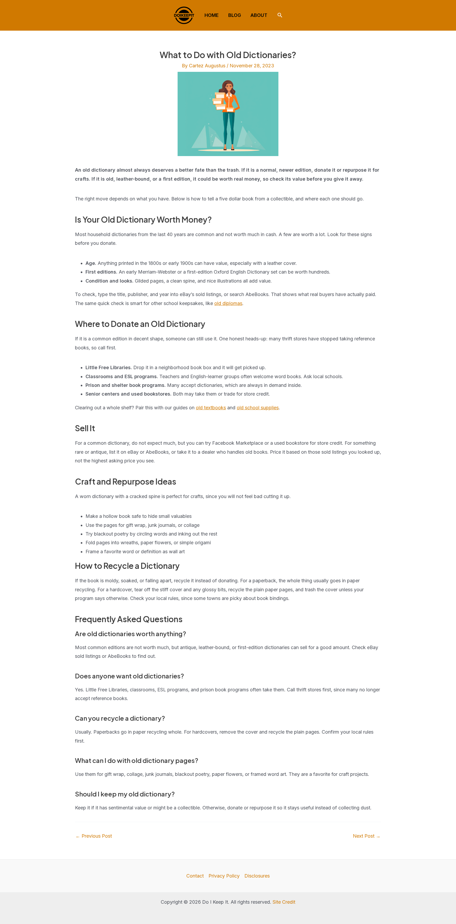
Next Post (367, 836)
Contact (195, 876)
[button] (280, 15)
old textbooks (211, 407)
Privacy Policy (224, 876)
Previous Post (93, 836)
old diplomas (228, 303)
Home (212, 15)
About (258, 15)
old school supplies (258, 407)
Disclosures (257, 876)
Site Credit (284, 902)
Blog (234, 15)
